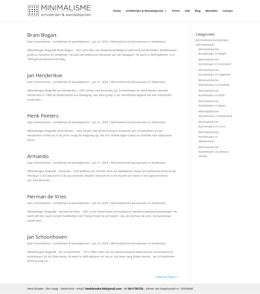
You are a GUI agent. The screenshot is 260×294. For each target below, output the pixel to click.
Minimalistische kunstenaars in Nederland (138, 41)
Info (187, 11)
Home (117, 11)
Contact (228, 11)
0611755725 (135, 288)
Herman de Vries (46, 196)
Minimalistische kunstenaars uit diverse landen (214, 151)
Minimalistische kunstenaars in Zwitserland (209, 136)
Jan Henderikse (44, 75)
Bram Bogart (42, 35)
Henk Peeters (42, 115)
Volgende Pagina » (167, 277)
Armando (38, 156)
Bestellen (212, 11)
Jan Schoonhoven (47, 236)
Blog (198, 11)
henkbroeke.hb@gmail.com (103, 288)
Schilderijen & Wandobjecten (144, 11)
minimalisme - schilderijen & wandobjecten (61, 41)
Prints (176, 11)
